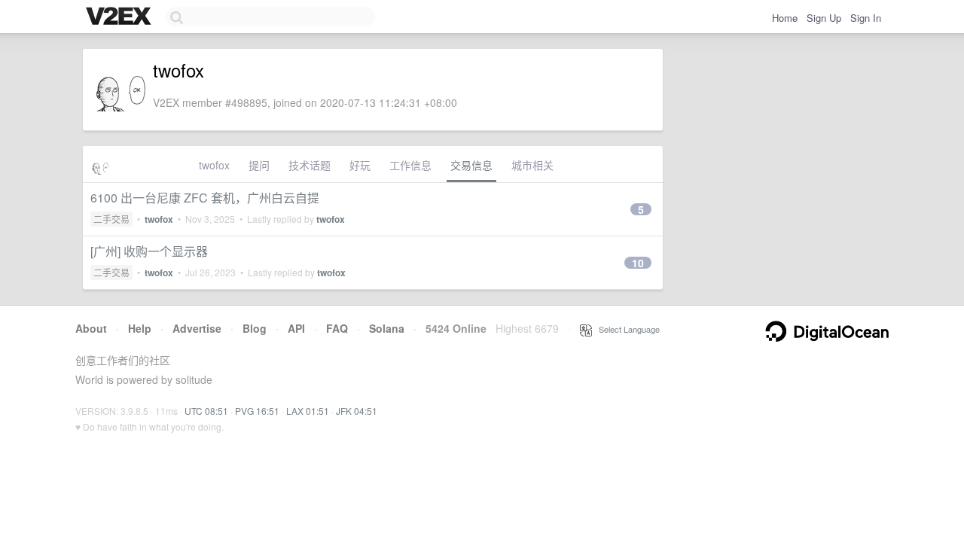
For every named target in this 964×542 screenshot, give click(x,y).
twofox (214, 164)
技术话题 (309, 164)
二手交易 (111, 218)
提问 (259, 164)
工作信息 (410, 164)
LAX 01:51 (307, 410)
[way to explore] (120, 17)
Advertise (196, 328)
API (296, 328)
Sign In (865, 18)
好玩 (360, 164)
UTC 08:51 (206, 410)
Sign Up (824, 18)
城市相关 (532, 164)
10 (638, 263)
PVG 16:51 (257, 410)
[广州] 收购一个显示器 (149, 251)
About (91, 328)
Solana (386, 328)
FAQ (337, 328)
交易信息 (471, 164)
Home (785, 18)
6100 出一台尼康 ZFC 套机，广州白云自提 (204, 197)
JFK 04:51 (356, 410)
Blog (255, 328)
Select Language (626, 329)
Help (139, 328)
